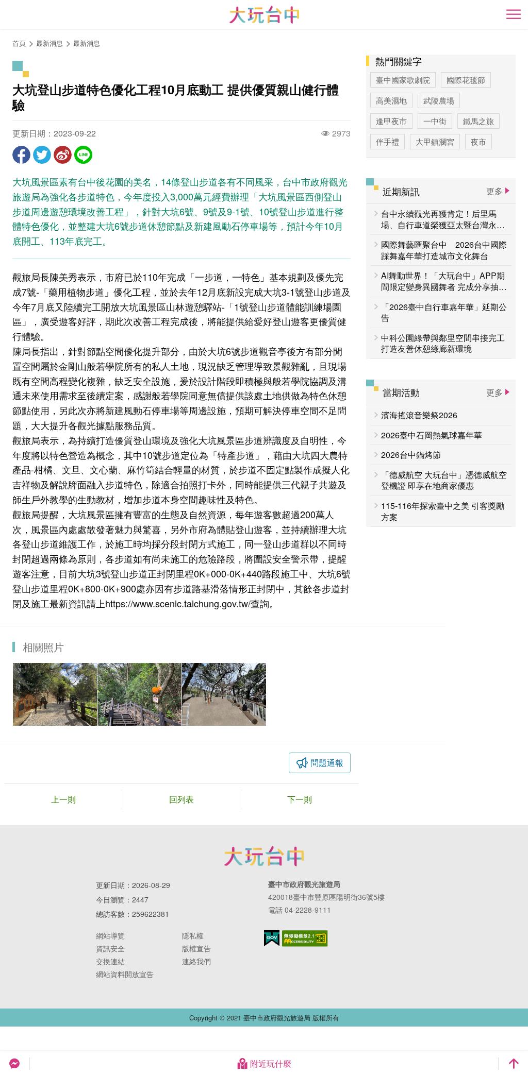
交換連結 (110, 961)
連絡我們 (196, 961)
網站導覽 (110, 935)
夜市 (478, 141)
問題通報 (326, 762)
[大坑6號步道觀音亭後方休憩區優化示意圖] (224, 694)
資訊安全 (110, 948)
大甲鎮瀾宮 (435, 141)
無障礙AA (305, 938)
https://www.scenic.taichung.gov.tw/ (178, 603)
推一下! (42, 155)
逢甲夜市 (391, 120)
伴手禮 (387, 141)
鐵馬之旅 (478, 120)
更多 (494, 191)
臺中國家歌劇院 (403, 79)
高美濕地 (391, 100)
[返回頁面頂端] (513, 1063)
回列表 (181, 799)
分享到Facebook (21, 155)
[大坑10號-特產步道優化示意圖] (55, 694)
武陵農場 (438, 100)
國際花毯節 (466, 79)
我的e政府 (271, 938)
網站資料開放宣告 (125, 974)
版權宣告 (196, 948)
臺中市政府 (264, 856)
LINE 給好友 (83, 155)
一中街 (435, 120)
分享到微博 (63, 155)
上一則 (63, 799)
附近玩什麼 (270, 1063)
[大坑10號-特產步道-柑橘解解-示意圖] (139, 694)
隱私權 (193, 935)
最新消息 (86, 43)
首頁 (19, 43)
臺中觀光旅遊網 (264, 15)
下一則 (299, 799)
